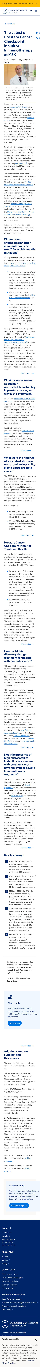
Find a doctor (7, 1288)
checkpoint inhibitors (18, 107)
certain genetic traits (17, 263)
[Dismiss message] (37, 3)
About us (5, 1256)
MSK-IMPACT (21, 163)
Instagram (2, 1245)
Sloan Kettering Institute (11, 1299)
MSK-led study (17, 796)
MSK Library (7, 1310)
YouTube (11, 1245)
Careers (5, 1260)
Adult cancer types (9, 1274)
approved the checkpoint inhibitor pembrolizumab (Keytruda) (19, 339)
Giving (4, 1263)
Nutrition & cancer (9, 1285)
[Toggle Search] (31, 11)
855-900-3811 (27, 3)
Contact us (6, 1232)
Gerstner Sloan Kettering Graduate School (19, 1302)
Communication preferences (14, 1333)
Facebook (5, 1245)
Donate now (14, 1023)
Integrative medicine (10, 1281)
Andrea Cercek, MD (21, 736)
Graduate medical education (14, 1306)
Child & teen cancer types (12, 1278)
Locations (6, 1236)
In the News (11, 24)
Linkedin (14, 1245)
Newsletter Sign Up (19, 1205)
